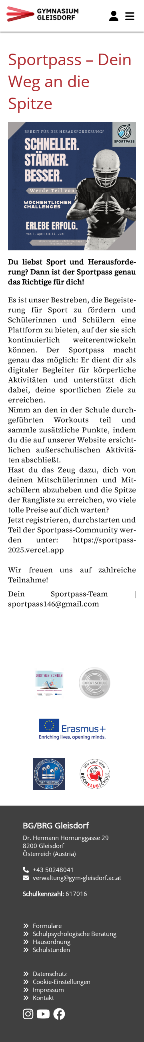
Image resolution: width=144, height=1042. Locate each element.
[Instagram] (29, 1014)
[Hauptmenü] (130, 16)
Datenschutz (50, 974)
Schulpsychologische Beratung (74, 934)
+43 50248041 (53, 870)
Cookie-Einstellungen (61, 982)
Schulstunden (51, 950)
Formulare (47, 926)
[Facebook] (59, 1014)
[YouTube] (44, 1014)
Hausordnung (51, 942)
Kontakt (43, 998)
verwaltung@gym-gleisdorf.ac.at (77, 878)
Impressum (48, 990)
